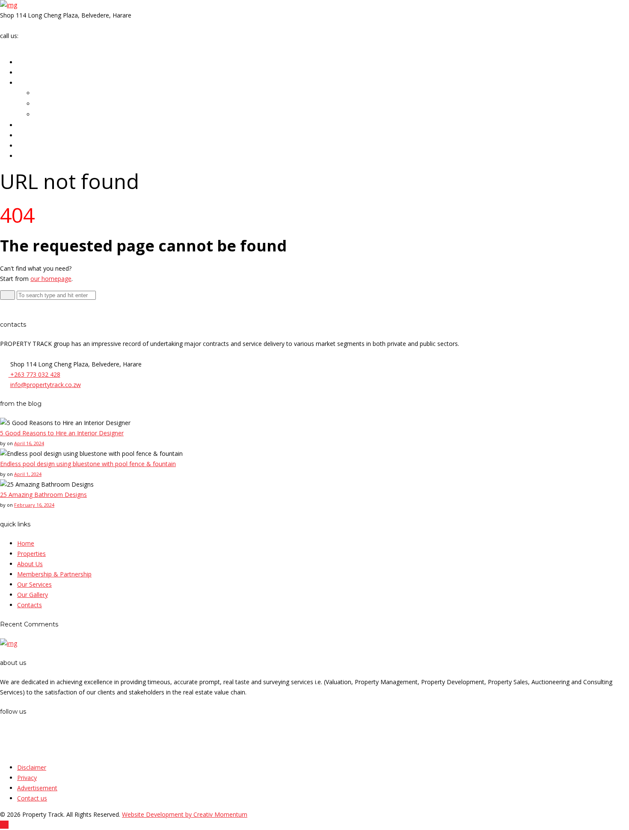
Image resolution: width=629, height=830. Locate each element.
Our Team (48, 93)
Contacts (31, 156)
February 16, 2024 (34, 505)
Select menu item (33, 46)
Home (26, 62)
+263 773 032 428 (45, 36)
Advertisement (37, 788)
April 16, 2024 (29, 443)
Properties (34, 72)
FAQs (41, 115)
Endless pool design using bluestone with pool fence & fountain (88, 464)
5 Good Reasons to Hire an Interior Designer (62, 433)
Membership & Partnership (73, 104)
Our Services (36, 125)
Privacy (27, 778)
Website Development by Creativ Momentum (184, 814)
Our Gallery (34, 135)
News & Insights (42, 145)
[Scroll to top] (4, 825)
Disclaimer (31, 767)
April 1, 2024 (28, 474)
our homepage (50, 279)
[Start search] (7, 295)
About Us (31, 83)
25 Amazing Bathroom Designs (43, 494)
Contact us (32, 798)
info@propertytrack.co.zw (35, 25)
